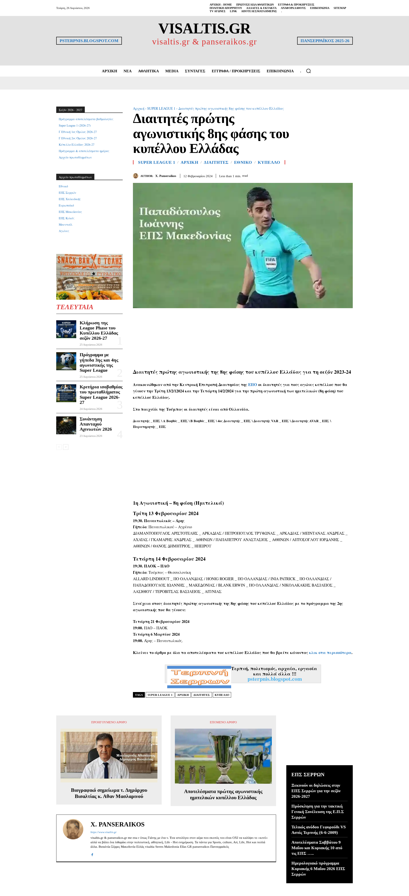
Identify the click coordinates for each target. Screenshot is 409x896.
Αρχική (138, 108)
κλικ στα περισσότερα (330, 652)
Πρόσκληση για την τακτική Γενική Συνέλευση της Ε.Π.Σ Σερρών (317, 811)
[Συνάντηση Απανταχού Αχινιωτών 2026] (66, 425)
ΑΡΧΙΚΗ (189, 162)
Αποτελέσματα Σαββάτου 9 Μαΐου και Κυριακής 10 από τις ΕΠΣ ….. (316, 848)
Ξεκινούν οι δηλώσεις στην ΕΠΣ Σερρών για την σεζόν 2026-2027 (316, 791)
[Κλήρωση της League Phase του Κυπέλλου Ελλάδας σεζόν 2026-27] (66, 329)
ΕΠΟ (252, 384)
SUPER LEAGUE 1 (161, 108)
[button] (308, 71)
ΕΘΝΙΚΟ (243, 162)
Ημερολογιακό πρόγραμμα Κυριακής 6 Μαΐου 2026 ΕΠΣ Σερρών (318, 868)
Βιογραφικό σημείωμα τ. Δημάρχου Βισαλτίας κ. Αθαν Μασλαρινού (109, 793)
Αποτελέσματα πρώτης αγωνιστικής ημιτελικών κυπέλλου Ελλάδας (223, 794)
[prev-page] (59, 447)
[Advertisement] (243, 338)
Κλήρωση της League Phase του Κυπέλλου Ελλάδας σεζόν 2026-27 (99, 330)
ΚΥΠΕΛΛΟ (269, 162)
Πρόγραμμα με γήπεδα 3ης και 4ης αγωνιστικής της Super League (99, 362)
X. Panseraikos (165, 176)
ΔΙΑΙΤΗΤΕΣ (216, 162)
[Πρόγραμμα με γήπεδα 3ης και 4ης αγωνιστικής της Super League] (66, 361)
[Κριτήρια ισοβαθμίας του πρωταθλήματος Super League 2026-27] (66, 393)
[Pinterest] (348, 175)
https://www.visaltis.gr (104, 832)
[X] (338, 175)
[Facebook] (329, 175)
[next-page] (65, 447)
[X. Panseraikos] (136, 175)
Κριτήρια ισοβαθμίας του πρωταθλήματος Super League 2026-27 (101, 394)
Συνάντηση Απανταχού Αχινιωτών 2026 (96, 424)
